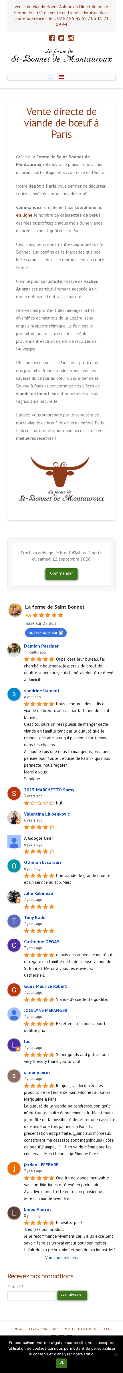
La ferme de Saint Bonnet (55, 606)
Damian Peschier (41, 646)
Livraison (38, 1329)
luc (27, 1041)
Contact (18, 1329)
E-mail (15, 1286)
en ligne (24, 215)
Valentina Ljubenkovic (47, 814)
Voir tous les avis (61, 1257)
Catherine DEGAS (41, 941)
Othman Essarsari (42, 862)
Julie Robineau (38, 893)
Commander (61, 573)
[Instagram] (71, 38)
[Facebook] (52, 38)
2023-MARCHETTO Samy (49, 790)
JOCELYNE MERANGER (45, 1010)
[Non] (116, 1354)
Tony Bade (34, 917)
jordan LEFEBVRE (41, 1164)
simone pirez (37, 1072)
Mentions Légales (95, 1329)
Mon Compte (62, 1329)
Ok (61, 1362)
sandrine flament (41, 690)
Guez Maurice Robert (45, 986)
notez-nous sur (43, 632)
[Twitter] (61, 38)
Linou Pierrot (37, 1209)
